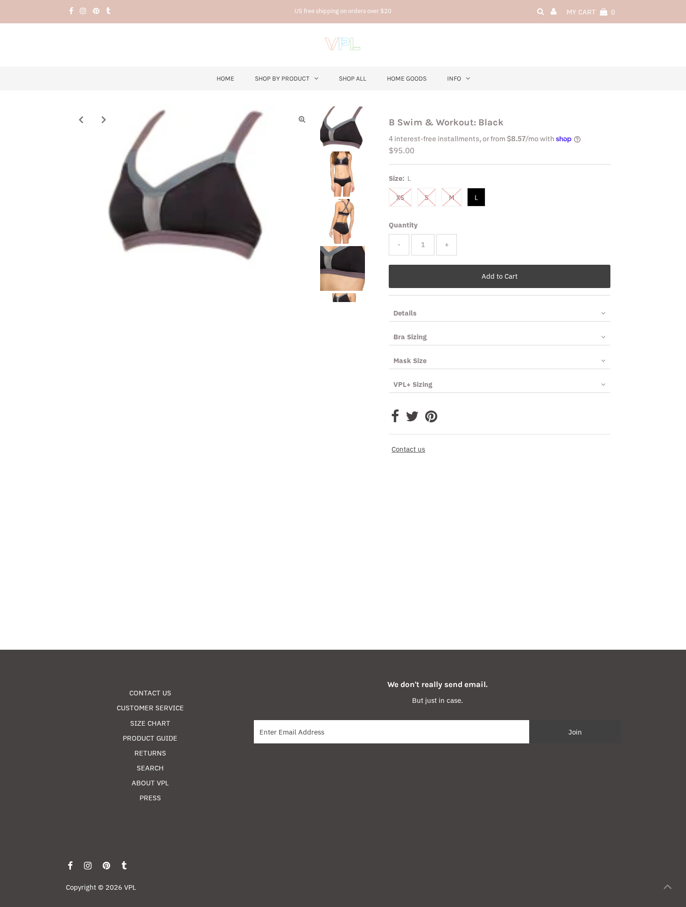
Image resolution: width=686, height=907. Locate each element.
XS (400, 197)
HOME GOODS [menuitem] (407, 78)
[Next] (104, 119)
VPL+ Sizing (412, 384)
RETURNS (150, 753)
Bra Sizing (410, 336)
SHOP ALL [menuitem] (352, 78)
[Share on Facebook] (395, 418)
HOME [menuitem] (225, 78)
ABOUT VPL (150, 782)
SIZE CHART (150, 723)
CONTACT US (150, 692)
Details (405, 313)
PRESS (150, 797)
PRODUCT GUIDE (150, 738)
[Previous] (81, 119)
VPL (130, 887)
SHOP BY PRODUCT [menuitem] (282, 78)
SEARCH (150, 767)
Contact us (408, 449)
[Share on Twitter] (412, 418)
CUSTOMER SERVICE (150, 707)
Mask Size (410, 360)
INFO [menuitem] (454, 78)
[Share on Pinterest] (431, 418)
